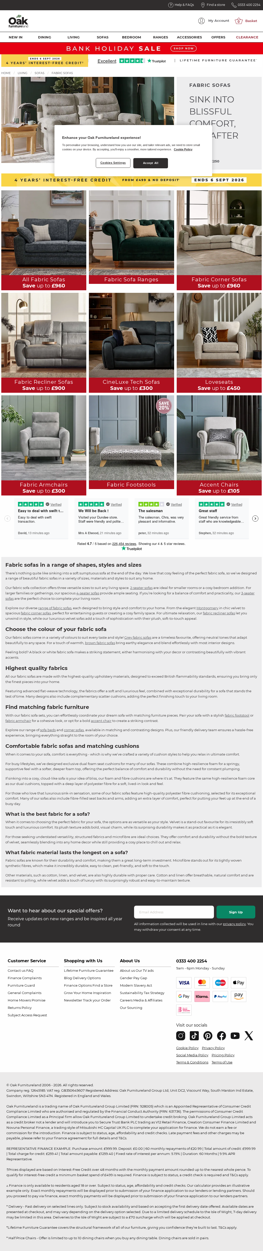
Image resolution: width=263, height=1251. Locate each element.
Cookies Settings (113, 162)
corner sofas (74, 730)
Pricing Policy (223, 1055)
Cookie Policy (187, 1048)
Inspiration (102, 993)
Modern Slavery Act (136, 985)
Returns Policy (20, 1008)
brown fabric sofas (100, 643)
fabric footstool (237, 715)
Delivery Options (87, 978)
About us (127, 970)
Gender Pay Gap (133, 978)
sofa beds (48, 730)
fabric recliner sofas (219, 613)
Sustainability (131, 993)
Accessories (189, 37)
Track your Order (97, 1000)
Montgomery (207, 608)
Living (74, 37)
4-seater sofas (87, 593)
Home (6, 73)
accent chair (101, 721)
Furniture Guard (21, 985)
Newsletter (73, 1000)
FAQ (29, 970)
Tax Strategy (154, 993)
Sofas (102, 37)
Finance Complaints (25, 978)
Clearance (247, 37)
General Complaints (24, 993)
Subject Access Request (27, 1015)
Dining (44, 37)
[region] (133, 150)
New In (16, 37)
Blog (68, 978)
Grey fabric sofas (137, 637)
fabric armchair (18, 721)
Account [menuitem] (218, 20)
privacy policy (234, 924)
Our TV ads (145, 970)
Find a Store (102, 985)
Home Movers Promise (26, 1000)
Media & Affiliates (147, 1000)
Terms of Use (222, 1062)
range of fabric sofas (54, 608)
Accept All (150, 162)
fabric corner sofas (36, 613)
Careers (126, 1000)
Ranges (160, 37)
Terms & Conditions (192, 1062)
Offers (218, 37)
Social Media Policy (192, 1055)
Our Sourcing (131, 1008)
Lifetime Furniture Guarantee (89, 970)
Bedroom (131, 37)
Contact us (16, 970)
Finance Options (78, 985)
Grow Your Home (78, 993)
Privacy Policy (213, 1048)
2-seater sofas (141, 588)
